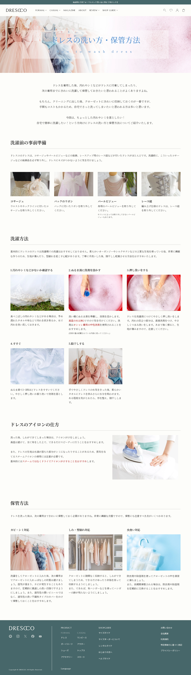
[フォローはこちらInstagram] (17, 636)
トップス (81, 650)
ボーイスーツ (67, 644)
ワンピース (82, 637)
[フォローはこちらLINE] (10, 636)
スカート (81, 656)
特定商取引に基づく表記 (171, 644)
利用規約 (164, 639)
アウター (81, 644)
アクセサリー (67, 656)
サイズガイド (104, 632)
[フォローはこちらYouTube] (40, 636)
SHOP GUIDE (109, 10)
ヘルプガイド (104, 658)
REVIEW (93, 10)
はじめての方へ (105, 652)
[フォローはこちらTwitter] (25, 636)
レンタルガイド (105, 645)
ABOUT (82, 10)
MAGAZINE (69, 10)
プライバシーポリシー (170, 650)
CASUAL (54, 10)
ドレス (64, 637)
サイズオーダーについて (109, 639)
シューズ (65, 650)
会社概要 (164, 633)
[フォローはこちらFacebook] (32, 636)
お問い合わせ (166, 627)
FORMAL (40, 10)
